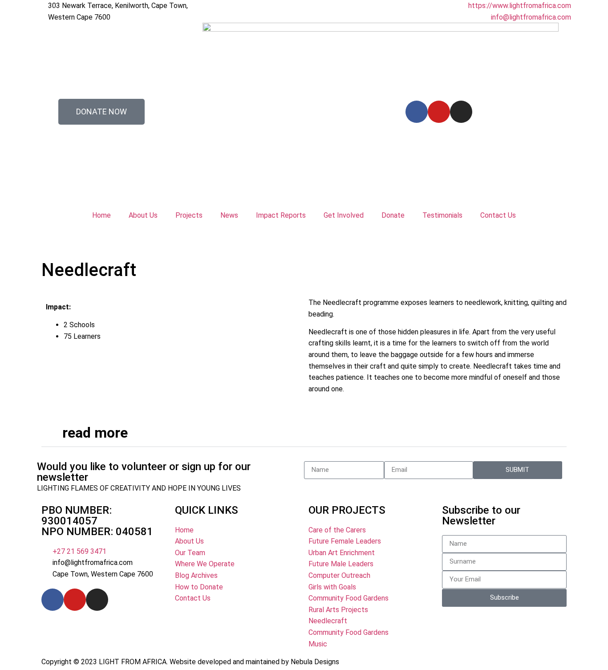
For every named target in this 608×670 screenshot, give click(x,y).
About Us (143, 215)
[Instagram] (461, 112)
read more (95, 432)
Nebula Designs (315, 662)
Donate (393, 215)
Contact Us (498, 215)
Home (101, 215)
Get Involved (344, 215)
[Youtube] (439, 112)
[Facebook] (416, 112)
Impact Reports (281, 215)
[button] (304, 433)
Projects (189, 215)
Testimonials (442, 215)
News (229, 215)
